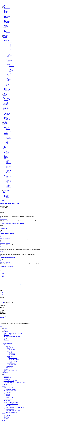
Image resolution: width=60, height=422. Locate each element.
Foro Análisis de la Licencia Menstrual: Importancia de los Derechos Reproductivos (8, 214)
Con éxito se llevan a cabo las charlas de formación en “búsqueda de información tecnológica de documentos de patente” (12, 223)
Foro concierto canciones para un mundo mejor (5, 243)
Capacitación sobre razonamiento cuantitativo (5, 238)
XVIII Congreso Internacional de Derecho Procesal (9, 203)
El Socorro (3, 276)
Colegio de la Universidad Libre (5, 277)
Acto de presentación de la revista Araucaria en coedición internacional (7, 257)
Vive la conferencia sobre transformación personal (5, 262)
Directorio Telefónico (2, 317)
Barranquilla (3, 273)
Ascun (2, 294)
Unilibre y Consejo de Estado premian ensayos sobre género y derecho (7, 233)
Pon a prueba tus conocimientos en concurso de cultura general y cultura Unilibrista (8, 248)
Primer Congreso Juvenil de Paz (3, 219)
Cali (2, 274)
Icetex (2, 293)
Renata (2, 292)
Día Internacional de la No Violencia (3, 228)
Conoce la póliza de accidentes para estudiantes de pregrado (6, 266)
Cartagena (3, 275)
